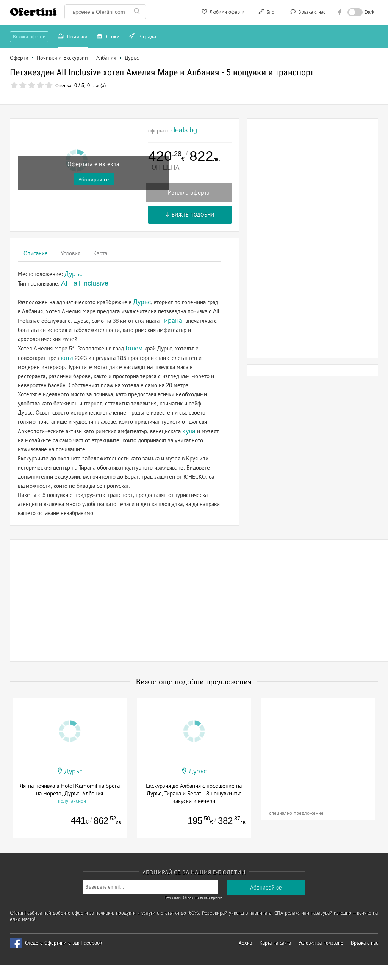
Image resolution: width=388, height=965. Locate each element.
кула (189, 431)
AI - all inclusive (84, 283)
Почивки (77, 36)
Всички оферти (29, 36)
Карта (100, 253)
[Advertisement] (312, 238)
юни (67, 357)
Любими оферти (226, 12)
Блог (270, 12)
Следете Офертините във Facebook (63, 943)
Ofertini (33, 12)
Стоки (112, 36)
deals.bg (184, 130)
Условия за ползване (321, 943)
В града (146, 36)
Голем (134, 348)
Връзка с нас (311, 12)
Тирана (171, 320)
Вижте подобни (192, 215)
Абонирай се (93, 179)
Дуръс (142, 302)
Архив (245, 943)
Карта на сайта (275, 943)
